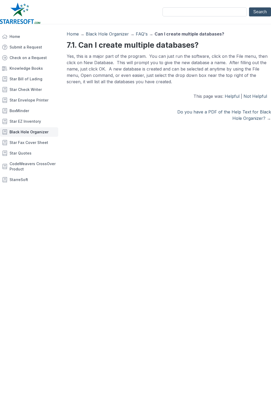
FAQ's (142, 34)
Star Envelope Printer (29, 100)
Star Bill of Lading (26, 79)
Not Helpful (255, 96)
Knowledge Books (26, 68)
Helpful (232, 96)
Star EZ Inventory (25, 121)
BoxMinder (19, 110)
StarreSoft (19, 179)
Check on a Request (28, 57)
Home (15, 36)
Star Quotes (20, 153)
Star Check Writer (26, 89)
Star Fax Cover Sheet (29, 142)
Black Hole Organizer (29, 132)
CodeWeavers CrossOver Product (33, 166)
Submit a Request (26, 47)
